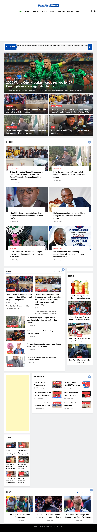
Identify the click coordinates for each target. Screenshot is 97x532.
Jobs (77, 11)
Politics (36, 11)
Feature (76, 314)
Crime (53, 127)
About (36, 526)
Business (61, 11)
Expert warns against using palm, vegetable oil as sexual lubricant (80, 298)
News (27, 11)
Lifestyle (10, 352)
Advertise (49, 526)
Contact (42, 526)
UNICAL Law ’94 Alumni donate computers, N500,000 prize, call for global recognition (19, 297)
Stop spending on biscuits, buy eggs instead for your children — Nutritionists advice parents (80, 341)
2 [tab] (80, 492)
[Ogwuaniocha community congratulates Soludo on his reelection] (48, 73)
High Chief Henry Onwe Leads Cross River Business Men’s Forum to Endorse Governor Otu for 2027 (26, 215)
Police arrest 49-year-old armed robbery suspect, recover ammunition (23, 453)
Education (10, 106)
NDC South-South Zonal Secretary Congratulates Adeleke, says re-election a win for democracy (69, 254)
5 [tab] (87, 492)
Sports (70, 11)
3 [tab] (82, 492)
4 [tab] (85, 492)
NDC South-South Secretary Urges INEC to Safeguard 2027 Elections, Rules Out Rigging (69, 215)
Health (52, 11)
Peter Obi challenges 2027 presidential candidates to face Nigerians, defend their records (69, 174)
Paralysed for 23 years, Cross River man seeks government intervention (10, 482)
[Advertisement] (48, 28)
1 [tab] (77, 492)
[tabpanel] (19, 509)
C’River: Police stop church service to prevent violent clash (22, 482)
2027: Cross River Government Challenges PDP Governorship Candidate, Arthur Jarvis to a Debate (26, 254)
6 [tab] (90, 492)
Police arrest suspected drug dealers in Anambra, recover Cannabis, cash (23, 468)
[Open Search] (91, 11)
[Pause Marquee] (90, 47)
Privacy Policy (58, 526)
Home (20, 11)
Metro (44, 11)
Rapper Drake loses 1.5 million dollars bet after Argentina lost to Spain (48, 517)
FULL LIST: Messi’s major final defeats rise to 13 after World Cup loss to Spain (77, 517)
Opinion (10, 365)
